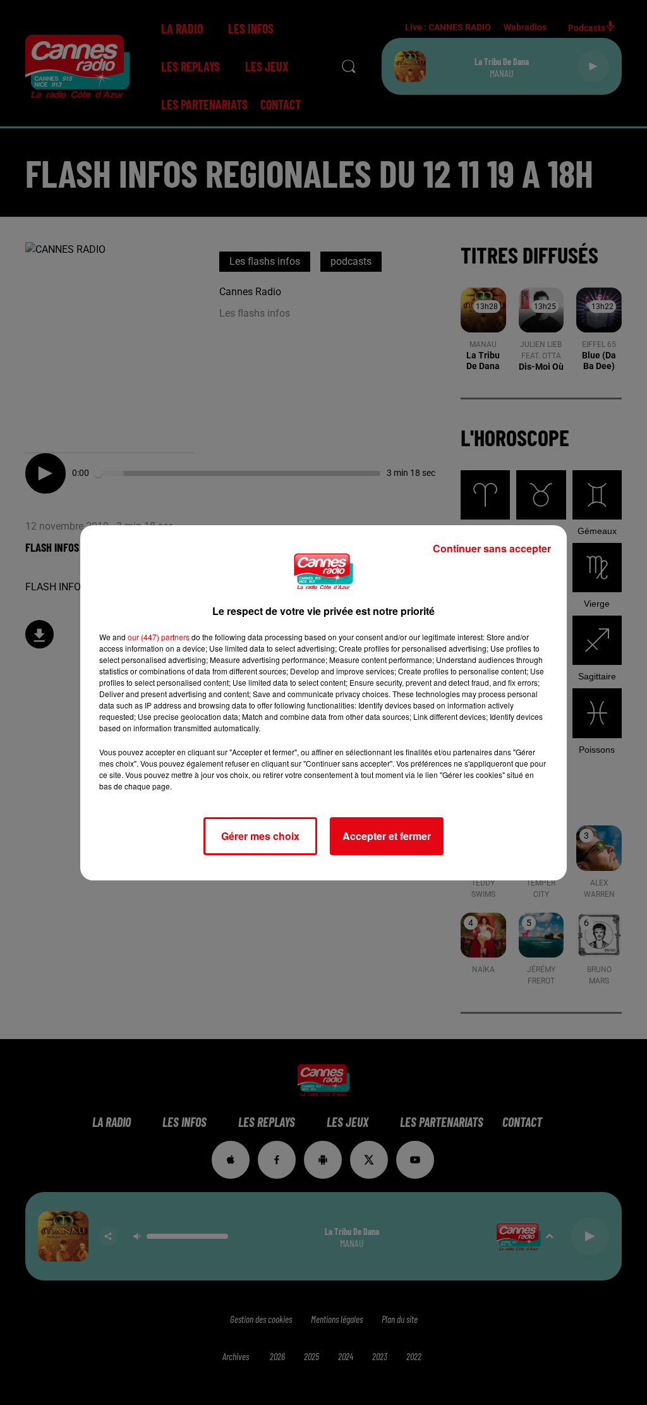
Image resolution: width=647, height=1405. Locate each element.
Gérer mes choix (260, 836)
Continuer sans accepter (492, 548)
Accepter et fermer (386, 836)
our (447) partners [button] (159, 636)
